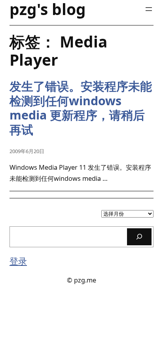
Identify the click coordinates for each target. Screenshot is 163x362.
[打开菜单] (149, 9)
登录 (18, 261)
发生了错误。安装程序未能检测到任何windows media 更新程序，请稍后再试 (80, 108)
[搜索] (139, 236)
